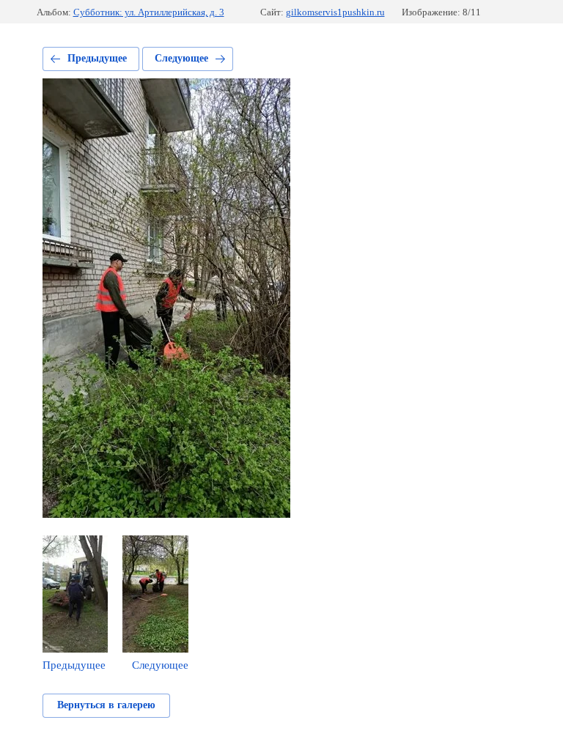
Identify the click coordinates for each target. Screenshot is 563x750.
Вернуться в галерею (106, 704)
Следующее (181, 58)
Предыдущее (97, 58)
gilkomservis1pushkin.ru (335, 12)
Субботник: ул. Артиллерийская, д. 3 (148, 12)
